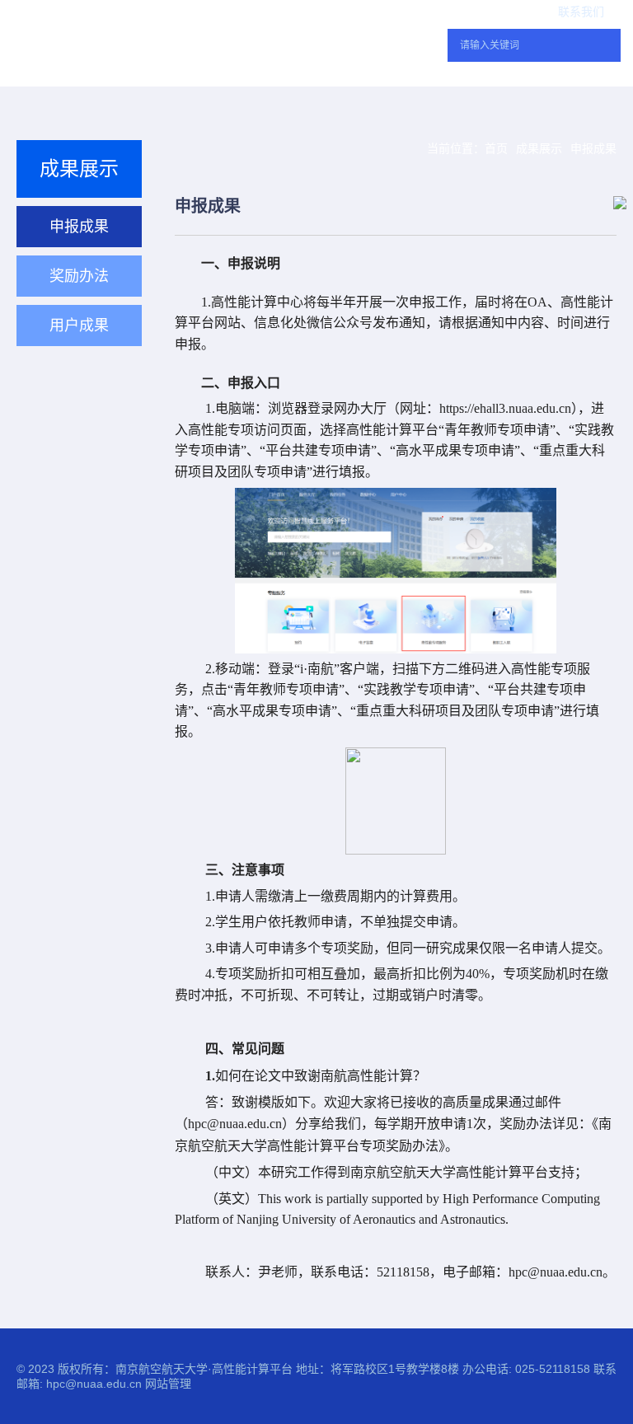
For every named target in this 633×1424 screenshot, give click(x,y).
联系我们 (581, 12)
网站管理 (168, 1383)
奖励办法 (79, 276)
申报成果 (593, 148)
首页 (496, 148)
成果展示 (539, 148)
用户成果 (79, 325)
